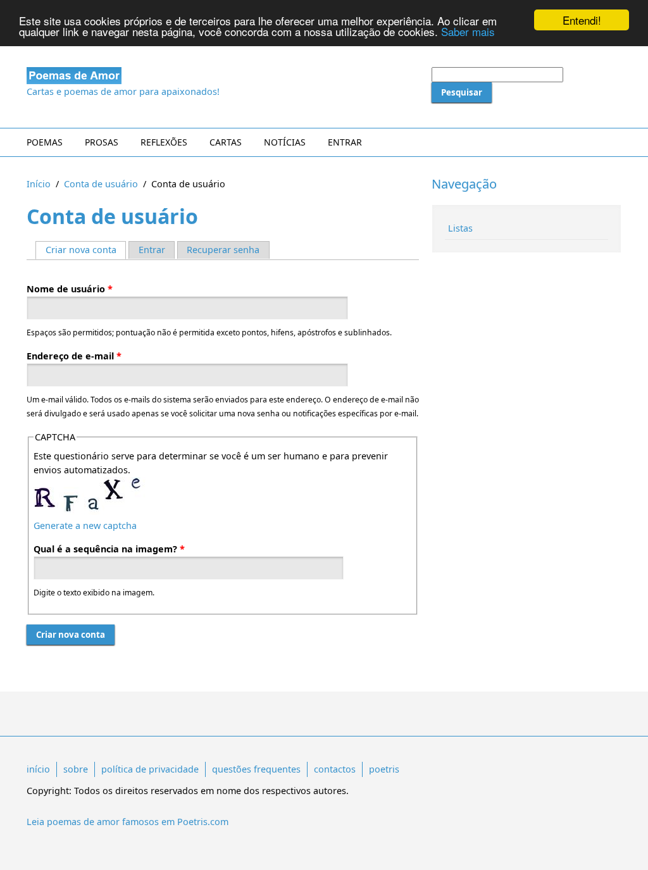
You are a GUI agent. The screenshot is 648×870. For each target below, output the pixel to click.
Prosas (101, 142)
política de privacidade (150, 769)
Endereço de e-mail (74, 356)
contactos (335, 769)
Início (39, 184)
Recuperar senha (223, 250)
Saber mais (468, 31)
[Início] (223, 75)
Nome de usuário (70, 289)
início (38, 769)
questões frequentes (256, 769)
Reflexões (163, 142)
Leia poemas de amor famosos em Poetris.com (127, 822)
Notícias (285, 142)
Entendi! (582, 20)
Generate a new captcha (85, 525)
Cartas (225, 142)
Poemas (45, 142)
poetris (384, 769)
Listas (460, 228)
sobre (75, 769)
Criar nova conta (86, 250)
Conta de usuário (101, 184)
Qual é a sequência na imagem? (109, 549)
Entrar (345, 142)
